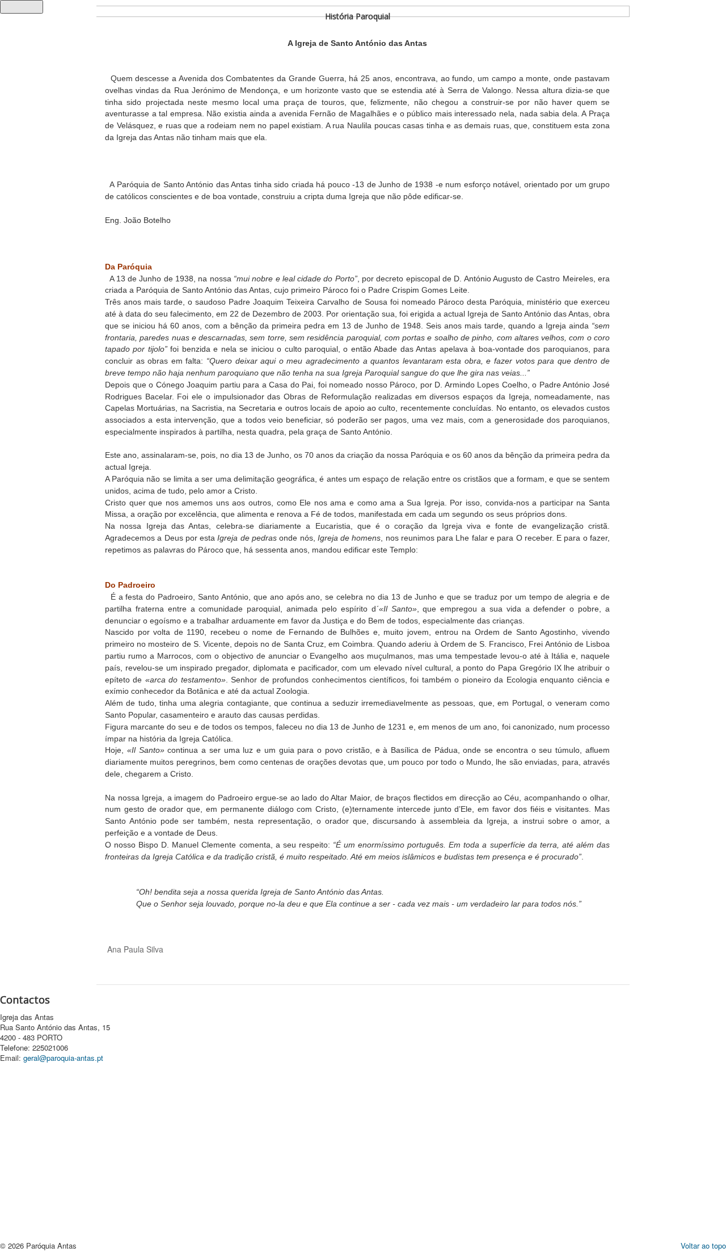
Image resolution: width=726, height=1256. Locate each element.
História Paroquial (357, 16)
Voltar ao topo (703, 1245)
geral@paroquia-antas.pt (63, 1057)
